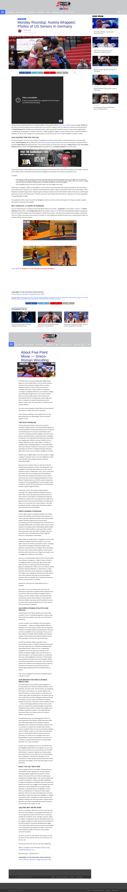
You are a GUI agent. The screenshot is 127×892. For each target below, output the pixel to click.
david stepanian (34, 297)
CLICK (13, 268)
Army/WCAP (40, 12)
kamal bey (80, 297)
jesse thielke (72, 297)
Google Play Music (35, 294)
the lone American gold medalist (50, 142)
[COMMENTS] (75, 72)
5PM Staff (28, 30)
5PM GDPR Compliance (62, 877)
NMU (48, 12)
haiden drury (64, 297)
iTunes (13, 294)
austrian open (24, 297)
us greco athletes (55, 299)
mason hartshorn (22, 299)
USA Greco (10, 12)
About (53, 877)
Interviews (31, 12)
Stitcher (19, 294)
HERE (17, 268)
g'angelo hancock (53, 297)
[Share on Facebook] (25, 72)
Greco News (20, 12)
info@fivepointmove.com (26, 849)
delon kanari (44, 297)
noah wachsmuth (33, 299)
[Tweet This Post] (37, 72)
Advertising (79, 877)
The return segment (65, 125)
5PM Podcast (69, 12)
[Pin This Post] (50, 72)
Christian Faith (57, 12)
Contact (72, 877)
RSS (43, 294)
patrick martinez (44, 299)
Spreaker (25, 294)
